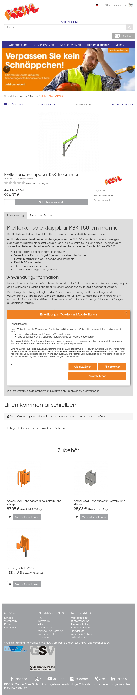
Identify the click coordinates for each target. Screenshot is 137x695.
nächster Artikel (122, 104)
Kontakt (8, 617)
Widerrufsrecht (46, 634)
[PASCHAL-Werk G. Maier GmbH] (113, 180)
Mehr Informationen (27, 517)
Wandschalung (18, 44)
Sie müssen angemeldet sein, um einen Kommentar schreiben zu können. (59, 416)
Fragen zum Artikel (103, 200)
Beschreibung (15, 215)
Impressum (44, 621)
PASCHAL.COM (69, 22)
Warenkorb (10, 621)
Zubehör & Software (82, 634)
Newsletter (43, 637)
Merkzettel (10, 627)
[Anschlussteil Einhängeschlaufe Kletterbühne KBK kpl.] (35, 478)
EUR (107, 5)
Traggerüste (77, 631)
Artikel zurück (47, 104)
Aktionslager (78, 637)
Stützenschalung (44, 44)
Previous (6, 69)
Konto (7, 624)
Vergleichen (100, 190)
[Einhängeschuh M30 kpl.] (35, 545)
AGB (40, 624)
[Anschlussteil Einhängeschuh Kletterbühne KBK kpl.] (102, 478)
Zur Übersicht (15, 104)
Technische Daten (41, 215)
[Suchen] (129, 27)
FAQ (40, 617)
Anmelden (119, 5)
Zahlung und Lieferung (50, 631)
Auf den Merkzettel (103, 195)
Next (130, 69)
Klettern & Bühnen (98, 44)
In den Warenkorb (52, 202)
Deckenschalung (70, 44)
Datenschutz (45, 627)
